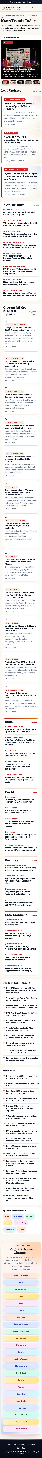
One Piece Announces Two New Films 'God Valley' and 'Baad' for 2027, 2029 (22, 1006)
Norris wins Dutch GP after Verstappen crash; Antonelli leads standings (22, 1189)
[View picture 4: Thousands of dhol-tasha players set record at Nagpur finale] (28, 82)
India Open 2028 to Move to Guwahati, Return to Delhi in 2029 (22, 1092)
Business (18, 1216)
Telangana (21, 1408)
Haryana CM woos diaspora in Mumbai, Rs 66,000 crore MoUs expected (19, 1108)
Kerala (21, 1352)
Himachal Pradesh (21, 1324)
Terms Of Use (10, 1445)
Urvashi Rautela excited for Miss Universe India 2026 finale (19, 1029)
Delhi (21, 1296)
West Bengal (21, 1429)
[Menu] (38, 7)
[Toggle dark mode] (33, 7)
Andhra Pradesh (21, 1275)
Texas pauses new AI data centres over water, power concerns (22, 1124)
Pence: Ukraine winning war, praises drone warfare (21, 1147)
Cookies (31, 1445)
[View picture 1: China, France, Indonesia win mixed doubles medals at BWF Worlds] (5, 82)
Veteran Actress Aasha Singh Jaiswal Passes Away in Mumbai (21, 999)
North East (21, 1373)
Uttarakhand (21, 1415)
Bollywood (9, 1229)
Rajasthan (21, 1394)
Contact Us (21, 1448)
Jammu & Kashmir (21, 1331)
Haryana (21, 1317)
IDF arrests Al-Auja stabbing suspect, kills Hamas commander (21, 1172)
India (7, 1216)
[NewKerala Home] (11, 8)
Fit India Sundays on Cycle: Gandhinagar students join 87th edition (19, 1198)
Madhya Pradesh (21, 1359)
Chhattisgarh (21, 1289)
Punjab (21, 1387)
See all (34, 722)
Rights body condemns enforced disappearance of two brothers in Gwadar (20, 1163)
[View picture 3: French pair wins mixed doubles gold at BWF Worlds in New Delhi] (21, 82)
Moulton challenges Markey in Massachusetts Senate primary (19, 1139)
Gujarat (21, 1310)
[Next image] (38, 59)
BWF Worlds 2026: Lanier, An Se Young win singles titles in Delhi (22, 1014)
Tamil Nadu (21, 1401)
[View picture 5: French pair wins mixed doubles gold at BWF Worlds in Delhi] (36, 82)
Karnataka (21, 1345)
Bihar (21, 1282)
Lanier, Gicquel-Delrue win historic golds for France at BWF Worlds (20, 1036)
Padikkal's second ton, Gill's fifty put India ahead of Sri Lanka (21, 1021)
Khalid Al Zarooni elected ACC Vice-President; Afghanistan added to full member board (21, 990)
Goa (21, 1303)
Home (36, 205)
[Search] (27, 7)
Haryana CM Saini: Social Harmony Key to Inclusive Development (22, 1084)
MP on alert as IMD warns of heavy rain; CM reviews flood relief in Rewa (22, 1132)
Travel (21, 1229)
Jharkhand (21, 1338)
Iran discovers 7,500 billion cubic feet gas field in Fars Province (21, 1077)
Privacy (22, 1445)
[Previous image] (4, 59)
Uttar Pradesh (21, 1422)
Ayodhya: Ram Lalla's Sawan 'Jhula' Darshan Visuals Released (21, 1154)
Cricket (29, 1216)
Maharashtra (21, 1366)
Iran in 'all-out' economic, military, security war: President (20, 1044)
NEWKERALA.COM (24, 1452)
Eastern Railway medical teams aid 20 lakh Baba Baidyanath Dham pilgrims (22, 1100)
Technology (20, 1223)
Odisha (21, 1380)
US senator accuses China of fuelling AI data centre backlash (21, 1117)
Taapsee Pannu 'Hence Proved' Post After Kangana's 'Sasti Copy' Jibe (21, 1051)
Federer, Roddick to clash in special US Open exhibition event (22, 1059)
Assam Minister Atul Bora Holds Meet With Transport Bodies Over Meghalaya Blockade (21, 1180)
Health (8, 1223)
